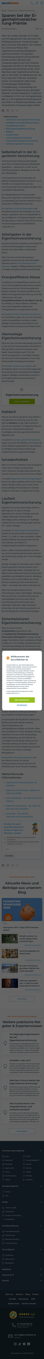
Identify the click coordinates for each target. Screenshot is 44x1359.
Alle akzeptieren (22, 700)
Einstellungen (22, 705)
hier (18, 693)
